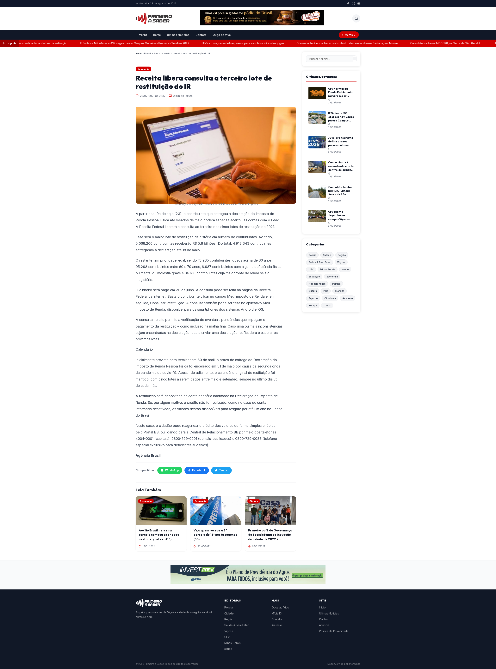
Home (157, 34)
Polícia (312, 255)
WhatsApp (172, 470)
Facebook (199, 470)
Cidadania (330, 298)
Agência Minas (317, 283)
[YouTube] (358, 3)
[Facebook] (348, 3)
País (325, 290)
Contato (201, 34)
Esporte (313, 298)
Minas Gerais (327, 269)
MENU (143, 34)
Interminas (354, 663)
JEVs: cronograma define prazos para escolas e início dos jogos (228, 43)
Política (336, 283)
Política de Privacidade (334, 631)
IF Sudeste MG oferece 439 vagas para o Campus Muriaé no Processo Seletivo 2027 (120, 43)
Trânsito (339, 290)
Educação (314, 276)
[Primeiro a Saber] (154, 18)
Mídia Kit (277, 613)
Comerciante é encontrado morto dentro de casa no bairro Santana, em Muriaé (332, 43)
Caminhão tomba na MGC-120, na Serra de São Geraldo (431, 43)
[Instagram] (353, 3)
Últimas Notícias (178, 34)
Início (139, 53)
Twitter (224, 470)
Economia (143, 69)
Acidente (347, 298)
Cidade (327, 255)
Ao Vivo (350, 34)
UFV (311, 269)
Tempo (313, 305)
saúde (345, 269)
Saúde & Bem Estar (320, 262)
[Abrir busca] (356, 18)
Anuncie (277, 625)
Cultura (313, 290)
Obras (327, 305)
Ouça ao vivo (222, 34)
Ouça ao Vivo (280, 607)
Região (342, 255)
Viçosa (341, 262)
